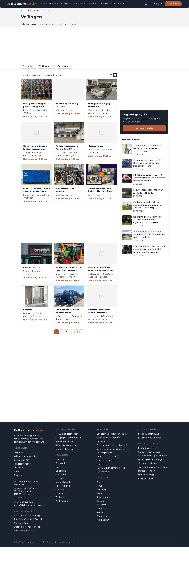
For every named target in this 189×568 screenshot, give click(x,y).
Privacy (17, 471)
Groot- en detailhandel (108, 456)
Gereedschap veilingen (149, 452)
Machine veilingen (147, 448)
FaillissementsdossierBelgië (27, 515)
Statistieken (117, 3)
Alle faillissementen (64, 441)
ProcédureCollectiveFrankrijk (28, 519)
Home (24, 10)
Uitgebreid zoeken (64, 449)
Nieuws (105, 3)
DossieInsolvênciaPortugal (27, 527)
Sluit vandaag (47, 24)
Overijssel (60, 489)
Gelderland (60, 471)
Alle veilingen (28, 24)
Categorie (63, 66)
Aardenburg (102, 516)
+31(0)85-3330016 (24, 502)
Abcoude (101, 501)
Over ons (18, 452)
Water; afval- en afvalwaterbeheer (113, 449)
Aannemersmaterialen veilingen (153, 467)
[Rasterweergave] (115, 75)
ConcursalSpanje (22, 523)
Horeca (100, 464)
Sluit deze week (67, 24)
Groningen (60, 474)
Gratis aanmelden (144, 128)
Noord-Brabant (62, 482)
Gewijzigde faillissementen (68, 437)
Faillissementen (49, 3)
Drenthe (59, 459)
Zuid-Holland (61, 501)
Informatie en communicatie (111, 468)
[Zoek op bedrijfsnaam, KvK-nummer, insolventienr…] (146, 3)
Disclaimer (19, 467)
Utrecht (59, 493)
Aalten (100, 493)
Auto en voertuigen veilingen (152, 455)
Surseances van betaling (67, 445)
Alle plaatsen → (104, 520)
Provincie (28, 66)
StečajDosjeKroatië (23, 530)
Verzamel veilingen (147, 463)
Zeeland (59, 497)
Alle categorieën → (147, 478)
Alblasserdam (103, 497)
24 (76, 331)
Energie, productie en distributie (112, 445)
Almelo (100, 486)
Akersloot (101, 505)
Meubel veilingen (146, 471)
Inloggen (157, 3)
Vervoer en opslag (105, 460)
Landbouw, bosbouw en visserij (112, 434)
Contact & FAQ (21, 460)
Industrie (101, 441)
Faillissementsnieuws (148, 434)
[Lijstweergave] (111, 75)
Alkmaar (101, 482)
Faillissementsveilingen (149, 437)
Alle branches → (104, 471)
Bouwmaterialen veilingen (151, 459)
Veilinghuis (45, 66)
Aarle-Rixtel (102, 508)
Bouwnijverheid (104, 453)
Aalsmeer (101, 489)
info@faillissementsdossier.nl (30, 505)
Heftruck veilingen (147, 474)
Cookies (18, 475)
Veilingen (93, 3)
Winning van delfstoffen (108, 437)
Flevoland (60, 463)
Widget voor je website (25, 456)
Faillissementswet (22, 464)
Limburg (59, 478)
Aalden (100, 512)
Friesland (59, 467)
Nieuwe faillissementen (73, 3)
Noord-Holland (62, 486)
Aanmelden (173, 3)
